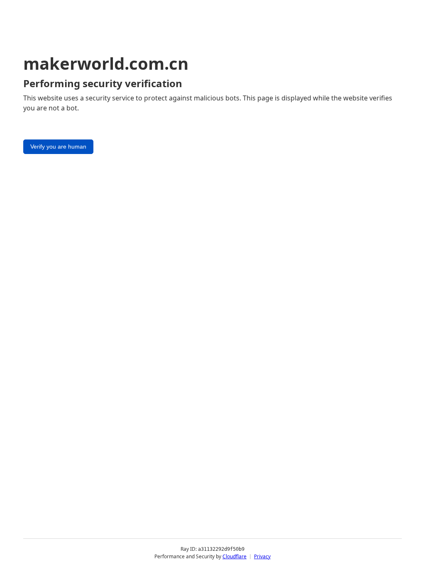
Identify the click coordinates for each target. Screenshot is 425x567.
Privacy (262, 556)
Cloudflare (234, 556)
